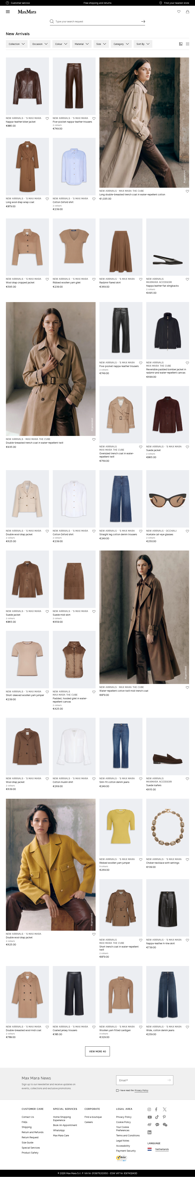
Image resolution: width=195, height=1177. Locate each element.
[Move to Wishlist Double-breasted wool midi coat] (47, 1027)
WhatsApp (59, 1130)
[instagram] (149, 1109)
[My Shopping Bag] (187, 11)
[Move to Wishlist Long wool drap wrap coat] (47, 199)
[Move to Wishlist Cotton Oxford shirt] (94, 199)
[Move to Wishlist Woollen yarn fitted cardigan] (140, 1027)
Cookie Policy (123, 1122)
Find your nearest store (176, 3)
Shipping (27, 1127)
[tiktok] (157, 1117)
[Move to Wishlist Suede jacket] (187, 447)
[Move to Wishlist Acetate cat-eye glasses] (187, 531)
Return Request (30, 1137)
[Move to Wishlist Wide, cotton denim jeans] (187, 1027)
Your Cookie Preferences (122, 1128)
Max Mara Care (61, 1135)
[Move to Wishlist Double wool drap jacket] (47, 531)
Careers (89, 1122)
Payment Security (126, 1150)
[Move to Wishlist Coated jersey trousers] (94, 1027)
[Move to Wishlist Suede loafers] (187, 779)
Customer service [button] (36, 3)
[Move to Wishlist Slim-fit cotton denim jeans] (140, 779)
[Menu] (8, 11)
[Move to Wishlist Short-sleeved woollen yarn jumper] (47, 692)
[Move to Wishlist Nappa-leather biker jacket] (47, 118)
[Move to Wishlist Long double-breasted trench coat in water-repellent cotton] (187, 191)
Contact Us (28, 1117)
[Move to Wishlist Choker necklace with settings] (187, 859)
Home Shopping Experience (62, 1118)
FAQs (24, 1122)
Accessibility (123, 1145)
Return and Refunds (32, 1132)
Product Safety (30, 1152)
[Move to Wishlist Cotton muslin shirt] (94, 779)
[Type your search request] (143, 21)
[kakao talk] (157, 1125)
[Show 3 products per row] (180, 43)
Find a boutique (93, 1117)
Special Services (31, 1147)
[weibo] (149, 1125)
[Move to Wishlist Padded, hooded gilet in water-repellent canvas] (94, 692)
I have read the (133, 1090)
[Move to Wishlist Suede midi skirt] (94, 611)
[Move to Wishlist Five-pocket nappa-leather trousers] (94, 118)
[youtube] (149, 1117)
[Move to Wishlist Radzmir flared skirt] (140, 279)
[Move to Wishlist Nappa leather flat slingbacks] (187, 279)
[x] (165, 1109)
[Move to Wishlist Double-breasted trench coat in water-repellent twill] (94, 439)
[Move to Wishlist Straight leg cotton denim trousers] (140, 531)
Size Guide (27, 1142)
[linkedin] (149, 1132)
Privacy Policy (141, 1090)
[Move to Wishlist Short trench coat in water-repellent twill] (140, 940)
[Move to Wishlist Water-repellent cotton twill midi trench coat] (187, 687)
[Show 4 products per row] (187, 43)
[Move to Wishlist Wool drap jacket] (47, 779)
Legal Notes (122, 1140)
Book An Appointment (65, 1125)
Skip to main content (14, 2)
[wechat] (165, 1125)
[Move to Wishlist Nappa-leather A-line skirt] (187, 940)
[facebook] (157, 1109)
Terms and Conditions (128, 1135)
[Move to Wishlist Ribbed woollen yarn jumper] (140, 859)
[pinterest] (165, 1117)
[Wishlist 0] (178, 11)
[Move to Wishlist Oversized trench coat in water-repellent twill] (140, 447)
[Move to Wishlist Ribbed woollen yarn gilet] (94, 279)
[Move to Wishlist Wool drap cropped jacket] (47, 279)
